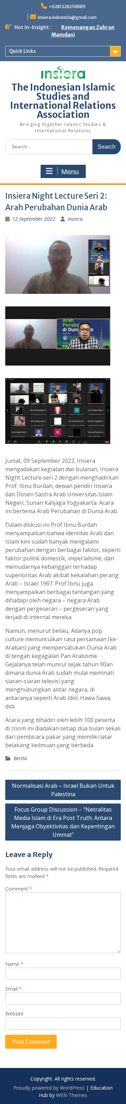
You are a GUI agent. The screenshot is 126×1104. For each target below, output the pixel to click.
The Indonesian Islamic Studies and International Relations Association (63, 101)
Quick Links (22, 51)
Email (13, 988)
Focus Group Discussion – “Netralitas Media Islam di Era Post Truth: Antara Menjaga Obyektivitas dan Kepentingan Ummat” (63, 822)
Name (14, 964)
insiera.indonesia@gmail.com (67, 17)
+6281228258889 (67, 6)
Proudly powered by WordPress (49, 1087)
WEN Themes (71, 1095)
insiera (75, 218)
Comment (18, 888)
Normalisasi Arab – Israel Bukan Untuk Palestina (63, 790)
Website (14, 1013)
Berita (20, 758)
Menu (70, 172)
